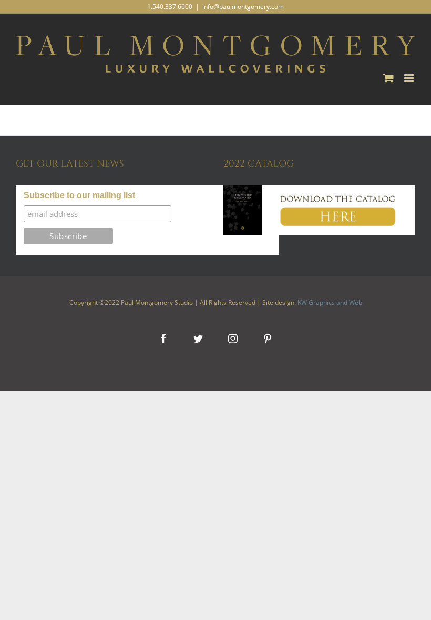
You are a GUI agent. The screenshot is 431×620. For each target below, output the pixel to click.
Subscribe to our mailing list (79, 195)
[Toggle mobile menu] (409, 78)
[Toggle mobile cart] (388, 78)
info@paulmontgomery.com (243, 6)
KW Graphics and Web (329, 302)
